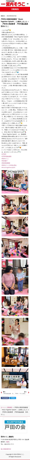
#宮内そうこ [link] (5, 158)
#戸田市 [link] (4, 154)
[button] (27, 3)
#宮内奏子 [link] (5, 161)
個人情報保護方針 (6, 449)
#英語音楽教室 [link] (6, 163)
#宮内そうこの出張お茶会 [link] (9, 165)
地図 (7, 442)
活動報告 (9, 407)
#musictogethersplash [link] (8, 167)
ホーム (3, 407)
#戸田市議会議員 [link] (6, 156)
